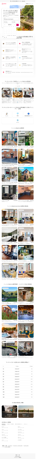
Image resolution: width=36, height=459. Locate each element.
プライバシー (16, 457)
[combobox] (11, 19)
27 (11, 35)
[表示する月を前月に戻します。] (4, 24)
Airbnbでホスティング (29, 3)
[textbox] (7, 22)
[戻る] (16, 86)
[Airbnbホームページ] (4, 3)
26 (9, 35)
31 (6, 37)
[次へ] (19, 86)
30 (4, 37)
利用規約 (20, 457)
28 (13, 35)
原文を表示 (23, 1)
